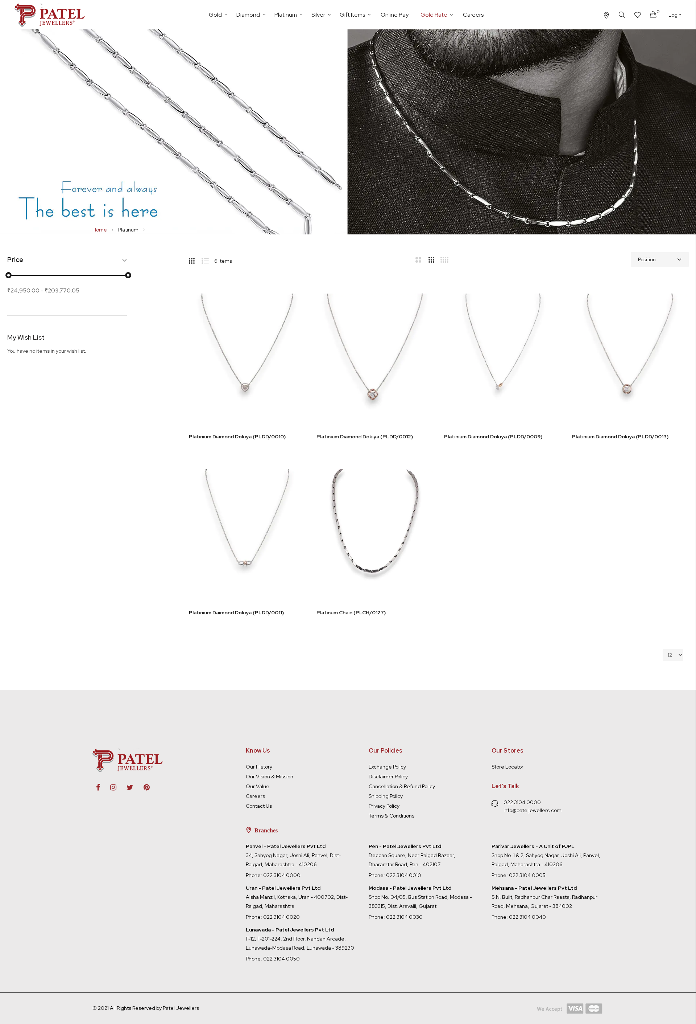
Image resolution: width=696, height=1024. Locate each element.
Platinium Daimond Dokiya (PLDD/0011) (236, 612)
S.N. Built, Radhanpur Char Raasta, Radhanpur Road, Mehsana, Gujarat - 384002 (544, 897)
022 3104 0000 (522, 802)
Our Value (257, 786)
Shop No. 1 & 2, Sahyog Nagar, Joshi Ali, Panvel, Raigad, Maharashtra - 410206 (546, 855)
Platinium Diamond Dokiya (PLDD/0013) (620, 436)
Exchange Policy (387, 766)
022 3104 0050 (281, 958)
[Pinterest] (151, 787)
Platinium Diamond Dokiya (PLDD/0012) (364, 436)
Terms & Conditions (391, 815)
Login (675, 15)
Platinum (129, 229)
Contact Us (259, 806)
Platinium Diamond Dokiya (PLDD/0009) (493, 436)
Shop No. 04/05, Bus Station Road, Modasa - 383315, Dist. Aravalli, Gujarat (420, 897)
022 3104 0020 (281, 917)
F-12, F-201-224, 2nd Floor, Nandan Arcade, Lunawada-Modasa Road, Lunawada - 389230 (300, 938)
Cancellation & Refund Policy (402, 786)
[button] (293, 292)
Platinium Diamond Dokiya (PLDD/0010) (237, 436)
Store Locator (507, 766)
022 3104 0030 (404, 917)
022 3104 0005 (527, 875)
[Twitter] (134, 787)
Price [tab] (15, 260)
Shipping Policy (386, 796)
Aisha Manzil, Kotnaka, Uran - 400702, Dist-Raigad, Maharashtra (297, 897)
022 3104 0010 (403, 875)
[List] (208, 259)
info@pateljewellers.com (533, 810)
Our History (259, 766)
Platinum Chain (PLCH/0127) (351, 612)
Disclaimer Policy (388, 776)
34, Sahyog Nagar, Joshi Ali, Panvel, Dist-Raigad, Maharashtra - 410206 (293, 855)
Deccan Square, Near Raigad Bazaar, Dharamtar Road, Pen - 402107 (412, 855)
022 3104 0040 (527, 917)
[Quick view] (293, 328)
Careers (255, 796)
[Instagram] (117, 787)
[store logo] (50, 15)
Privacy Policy (384, 806)
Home (100, 229)
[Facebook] (102, 787)
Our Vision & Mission (269, 776)
